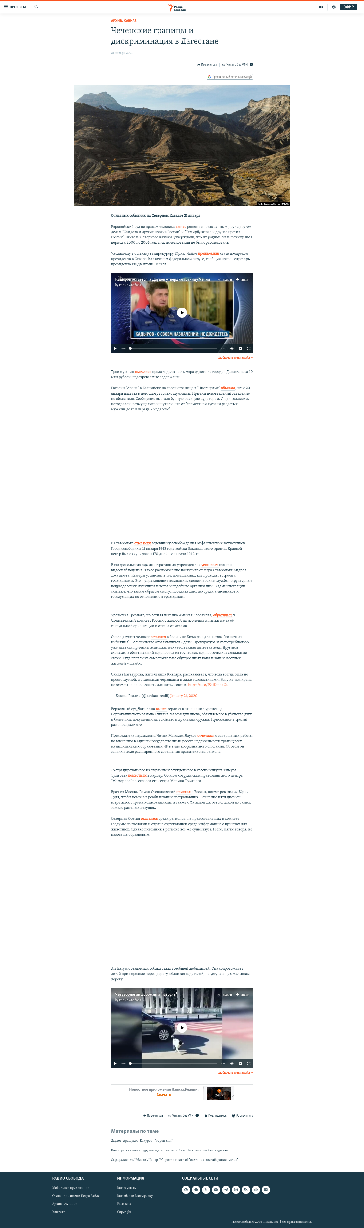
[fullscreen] (249, 348)
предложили (209, 254)
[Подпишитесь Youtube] (216, 1190)
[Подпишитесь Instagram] (236, 1190)
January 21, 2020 (183, 696)
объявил (228, 388)
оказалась (150, 819)
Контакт (58, 1212)
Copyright (124, 1212)
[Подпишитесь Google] (186, 1190)
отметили (143, 543)
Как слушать (126, 1188)
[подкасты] (334, 7)
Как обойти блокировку (135, 1196)
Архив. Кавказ (123, 21)
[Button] (207, 65)
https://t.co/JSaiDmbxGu (208, 685)
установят (210, 565)
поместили (137, 776)
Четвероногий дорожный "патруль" (145, 995)
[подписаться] (266, 1190)
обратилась (223, 615)
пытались (143, 372)
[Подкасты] (256, 1190)
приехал (183, 792)
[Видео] (321, 7)
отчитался (206, 736)
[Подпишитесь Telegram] (226, 1190)
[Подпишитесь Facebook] (196, 1190)
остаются (159, 637)
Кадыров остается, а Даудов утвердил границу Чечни (162, 280)
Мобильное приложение (70, 1188)
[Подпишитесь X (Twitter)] (206, 1190)
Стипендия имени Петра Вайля (76, 1196)
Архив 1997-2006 (64, 1204)
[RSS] (246, 1190)
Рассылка (124, 1204)
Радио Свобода (130, 285)
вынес (181, 227)
